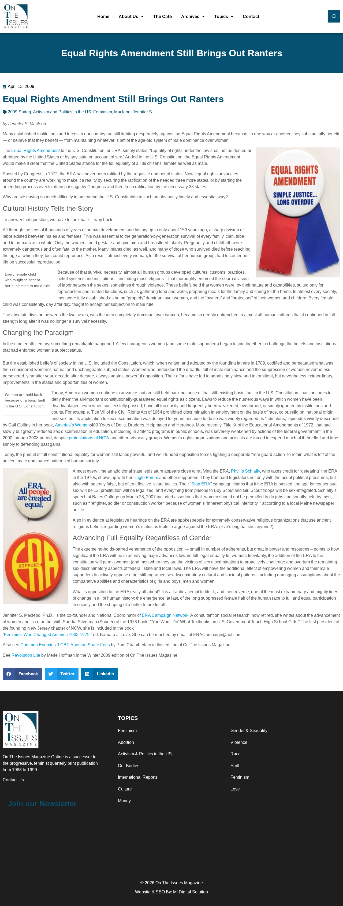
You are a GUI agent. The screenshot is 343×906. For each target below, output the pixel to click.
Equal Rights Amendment (35, 150)
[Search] (333, 16)
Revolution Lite (26, 655)
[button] (22, 674)
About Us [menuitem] (128, 16)
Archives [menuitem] (190, 16)
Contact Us (13, 780)
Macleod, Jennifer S (133, 112)
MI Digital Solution (190, 892)
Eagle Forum (145, 477)
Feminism (102, 112)
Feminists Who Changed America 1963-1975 (47, 634)
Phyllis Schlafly (245, 471)
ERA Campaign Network (165, 615)
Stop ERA (200, 484)
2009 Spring (19, 112)
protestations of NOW (89, 438)
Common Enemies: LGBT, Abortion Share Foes (65, 645)
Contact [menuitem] (251, 16)
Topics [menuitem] (221, 16)
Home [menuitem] (103, 16)
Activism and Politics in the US (62, 112)
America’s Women (72, 425)
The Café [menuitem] (162, 16)
